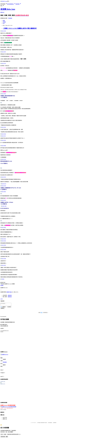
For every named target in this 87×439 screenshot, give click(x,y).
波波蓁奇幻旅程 (2, 381)
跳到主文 (2, 12)
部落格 (4, 21)
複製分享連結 (3, 409)
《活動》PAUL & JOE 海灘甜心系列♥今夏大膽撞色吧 (20, 28)
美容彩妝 (10, 295)
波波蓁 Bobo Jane (7, 9)
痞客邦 (8, 292)
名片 (4, 23)
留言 (11, 292)
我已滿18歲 (3, 436)
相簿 (4, 20)
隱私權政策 (50, 422)
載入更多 (2, 301)
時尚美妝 (10, 18)
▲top (1, 298)
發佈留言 (2, 308)
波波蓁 (1, 285)
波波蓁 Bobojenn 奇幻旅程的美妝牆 (7, 405)
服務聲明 (54, 422)
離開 (7, 436)
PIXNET (34, 422)
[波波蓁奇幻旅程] (0, 382)
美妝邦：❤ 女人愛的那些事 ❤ (6, 408)
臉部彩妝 (10, 296)
